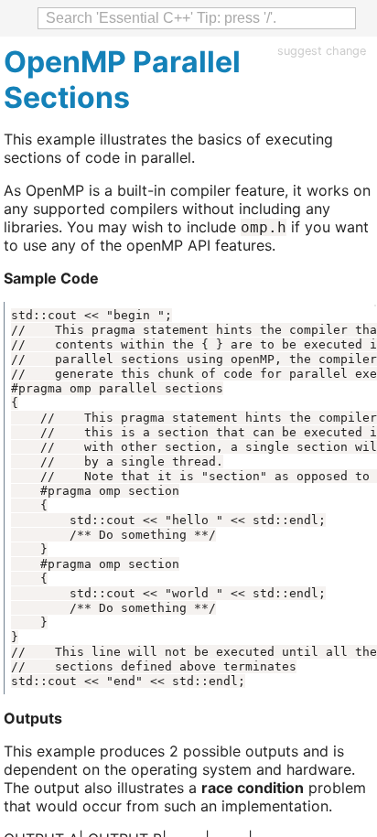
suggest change (321, 51)
